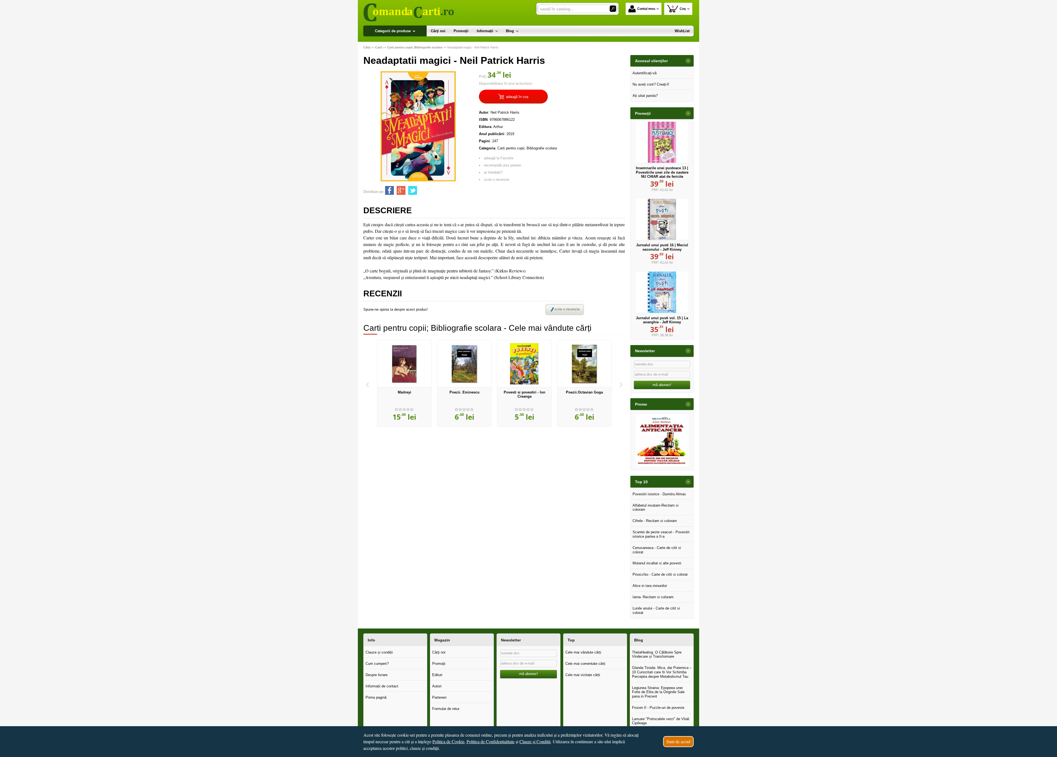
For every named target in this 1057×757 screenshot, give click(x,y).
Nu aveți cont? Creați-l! (651, 84)
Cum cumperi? (377, 664)
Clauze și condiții (379, 652)
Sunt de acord (678, 741)
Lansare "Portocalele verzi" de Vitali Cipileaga (660, 721)
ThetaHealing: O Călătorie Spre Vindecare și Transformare (657, 654)
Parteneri (439, 697)
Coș (679, 8)
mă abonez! (662, 385)
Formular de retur (445, 709)
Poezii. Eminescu (465, 392)
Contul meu (646, 9)
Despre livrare (377, 675)
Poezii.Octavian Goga (584, 392)
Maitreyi (404, 392)
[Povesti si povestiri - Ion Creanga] (524, 363)
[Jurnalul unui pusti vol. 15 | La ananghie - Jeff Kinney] (662, 292)
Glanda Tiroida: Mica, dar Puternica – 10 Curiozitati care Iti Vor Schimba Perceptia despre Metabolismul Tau (661, 672)
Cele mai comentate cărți (585, 664)
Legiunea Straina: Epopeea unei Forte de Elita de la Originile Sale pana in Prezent (658, 692)
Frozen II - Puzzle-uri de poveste (658, 708)
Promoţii (438, 664)
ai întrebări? (493, 172)
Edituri (437, 675)
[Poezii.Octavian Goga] (584, 363)
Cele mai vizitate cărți (582, 675)
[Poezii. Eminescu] (464, 363)
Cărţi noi (438, 652)
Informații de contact (382, 686)
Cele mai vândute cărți (583, 652)
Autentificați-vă (644, 73)
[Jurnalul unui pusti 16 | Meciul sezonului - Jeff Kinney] (662, 219)
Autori (437, 686)
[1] (613, 9)
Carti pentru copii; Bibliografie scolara (527, 148)
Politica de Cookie (448, 741)
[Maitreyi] (404, 363)
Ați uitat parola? (645, 96)
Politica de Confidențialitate (490, 741)
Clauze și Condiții (535, 741)
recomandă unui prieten (502, 165)
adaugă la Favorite (498, 158)
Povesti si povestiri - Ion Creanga (524, 394)
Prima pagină (376, 697)
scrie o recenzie (496, 179)
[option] (404, 383)
